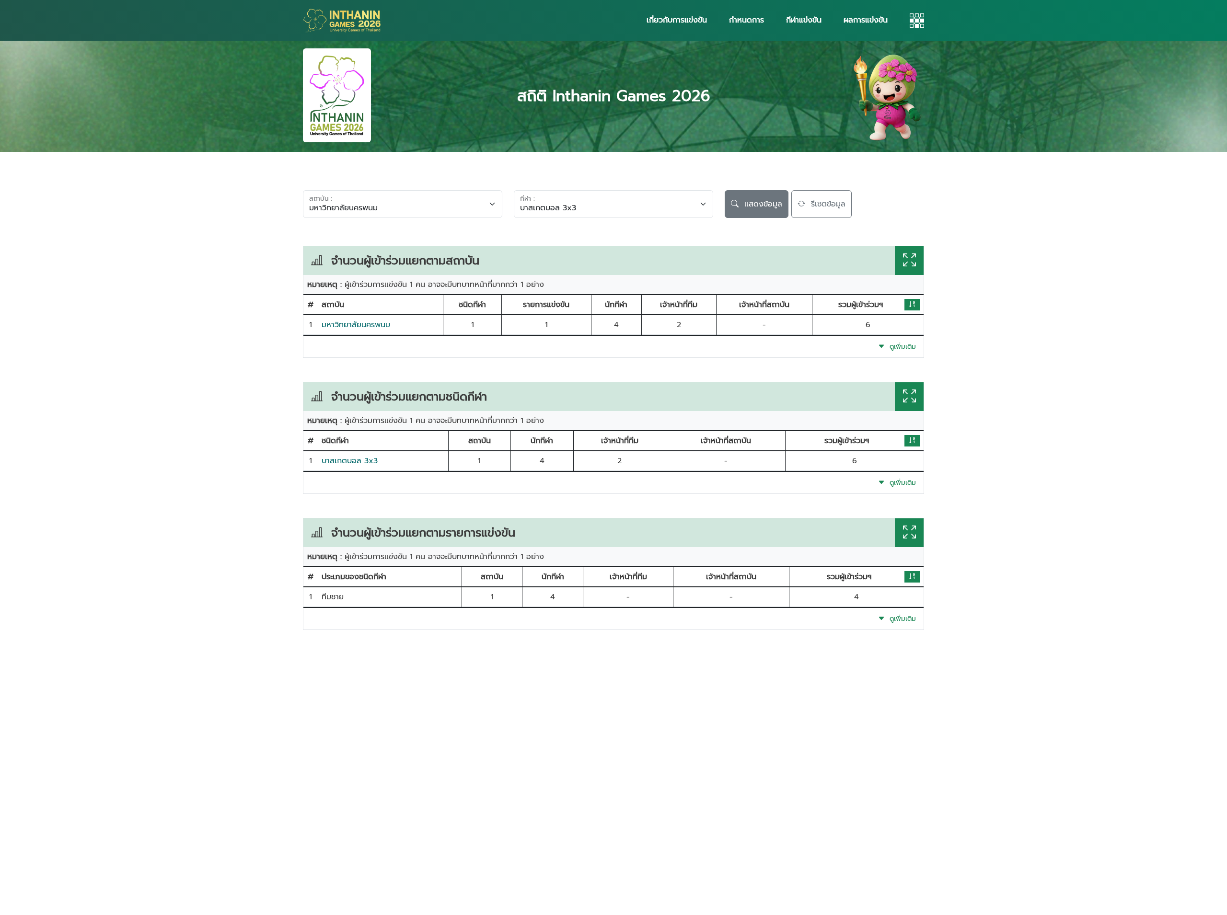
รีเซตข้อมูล (825, 204)
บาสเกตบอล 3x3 (350, 461)
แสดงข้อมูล (760, 204)
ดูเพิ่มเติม (900, 347)
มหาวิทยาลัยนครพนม (356, 325)
